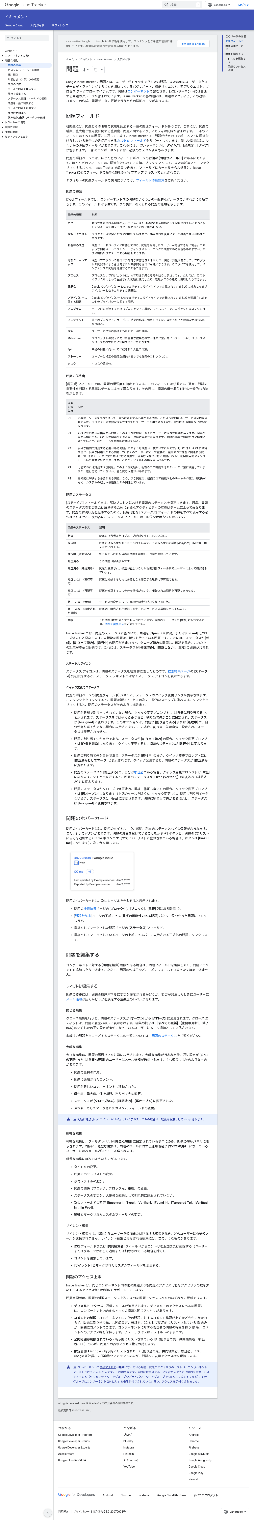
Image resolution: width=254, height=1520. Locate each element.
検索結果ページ (179, 671)
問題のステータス (164, 1036)
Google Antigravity (200, 1460)
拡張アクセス (108, 1367)
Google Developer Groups (74, 1441)
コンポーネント (138, 91)
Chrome (194, 1441)
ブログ (127, 1434)
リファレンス (60, 25)
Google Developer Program (75, 1434)
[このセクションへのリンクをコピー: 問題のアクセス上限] (106, 1277)
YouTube (129, 1466)
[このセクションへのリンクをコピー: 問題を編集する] (103, 955)
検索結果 (90, 909)
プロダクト (85, 59)
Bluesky (128, 1441)
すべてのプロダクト (206, 1495)
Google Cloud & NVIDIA (72, 1460)
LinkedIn (128, 1453)
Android (194, 1434)
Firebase (194, 1447)
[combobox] (182, 4)
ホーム (70, 59)
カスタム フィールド (131, 141)
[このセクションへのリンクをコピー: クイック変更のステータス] (103, 687)
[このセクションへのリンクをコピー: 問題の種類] (86, 191)
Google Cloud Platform (171, 1495)
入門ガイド (37, 25)
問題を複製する (114, 624)
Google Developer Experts (74, 1447)
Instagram (129, 1447)
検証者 (139, 772)
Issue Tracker (33, 5)
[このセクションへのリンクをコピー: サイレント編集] (92, 1225)
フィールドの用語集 (150, 180)
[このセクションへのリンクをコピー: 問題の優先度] (89, 376)
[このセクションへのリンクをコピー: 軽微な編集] (86, 1133)
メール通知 (74, 999)
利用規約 (63, 1511)
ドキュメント (17, 16)
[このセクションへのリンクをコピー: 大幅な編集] (86, 1047)
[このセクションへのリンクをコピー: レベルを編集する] (102, 986)
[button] (26, 55)
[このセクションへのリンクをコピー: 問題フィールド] (103, 116)
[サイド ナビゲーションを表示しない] (48, 1513)
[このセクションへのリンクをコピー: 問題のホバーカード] (113, 819)
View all (193, 1479)
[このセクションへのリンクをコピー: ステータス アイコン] (95, 663)
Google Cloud (14, 25)
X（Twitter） (131, 1460)
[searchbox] (27, 38)
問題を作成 (83, 916)
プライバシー (81, 1511)
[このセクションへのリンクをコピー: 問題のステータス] (95, 495)
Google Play (196, 1473)
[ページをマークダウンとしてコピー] (95, 69)
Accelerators (66, 1453)
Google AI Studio (199, 1453)
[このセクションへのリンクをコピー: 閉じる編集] (86, 1010)
